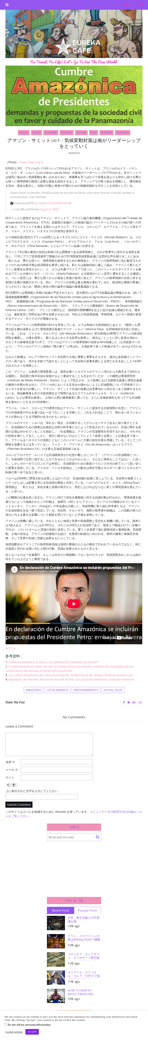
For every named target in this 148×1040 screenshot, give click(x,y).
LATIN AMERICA (57, 690)
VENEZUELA (123, 132)
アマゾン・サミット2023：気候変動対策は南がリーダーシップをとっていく (74, 143)
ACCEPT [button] (32, 1031)
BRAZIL (36, 132)
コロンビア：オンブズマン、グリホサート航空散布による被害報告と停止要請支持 (83, 956)
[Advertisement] (74, 869)
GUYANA (81, 132)
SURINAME (106, 132)
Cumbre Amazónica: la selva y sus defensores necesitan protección (53, 662)
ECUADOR (67, 132)
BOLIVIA (24, 132)
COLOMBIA (50, 132)
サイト (9, 777)
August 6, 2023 (49, 209)
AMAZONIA (33, 690)
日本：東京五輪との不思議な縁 (83, 919)
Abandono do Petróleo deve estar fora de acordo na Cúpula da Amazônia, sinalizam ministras (71, 679)
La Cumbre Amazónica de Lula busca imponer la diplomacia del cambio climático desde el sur (70, 675)
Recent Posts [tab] (60, 910)
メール (11, 770)
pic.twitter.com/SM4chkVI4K (53, 203)
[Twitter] (128, 702)
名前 (10, 762)
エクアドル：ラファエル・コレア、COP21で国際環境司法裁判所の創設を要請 (84, 974)
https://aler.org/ (30, 162)
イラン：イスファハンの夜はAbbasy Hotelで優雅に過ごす (84, 938)
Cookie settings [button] (14, 1031)
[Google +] (134, 702)
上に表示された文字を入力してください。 (32, 791)
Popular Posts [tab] (87, 910)
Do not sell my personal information (29, 1024)
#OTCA (10, 648)
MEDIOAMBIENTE (86, 690)
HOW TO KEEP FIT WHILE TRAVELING (80, 992)
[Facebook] (124, 702)
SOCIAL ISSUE (113, 690)
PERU (93, 132)
